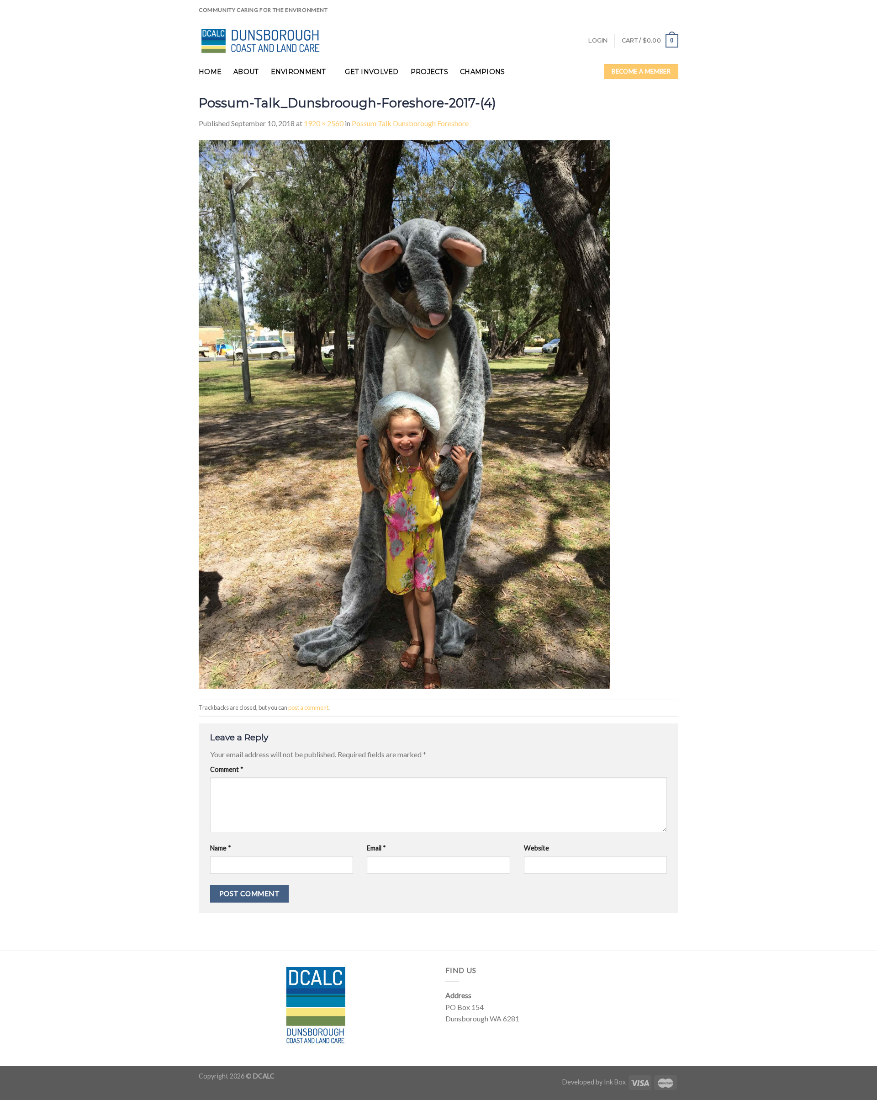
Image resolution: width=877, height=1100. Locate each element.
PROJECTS (429, 72)
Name (220, 848)
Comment (226, 769)
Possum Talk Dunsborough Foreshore (410, 123)
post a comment (308, 707)
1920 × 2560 (323, 123)
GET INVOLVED (371, 72)
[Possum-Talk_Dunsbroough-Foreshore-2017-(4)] (404, 413)
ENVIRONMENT (298, 72)
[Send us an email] (683, 14)
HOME (210, 72)
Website (536, 848)
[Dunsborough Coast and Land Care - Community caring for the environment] (263, 41)
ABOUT (246, 72)
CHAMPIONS (482, 72)
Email (376, 848)
